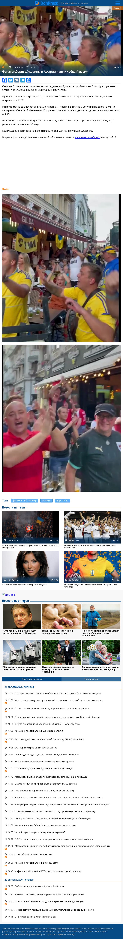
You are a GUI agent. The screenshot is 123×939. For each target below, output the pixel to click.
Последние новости (31, 679)
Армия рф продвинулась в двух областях (61, 863)
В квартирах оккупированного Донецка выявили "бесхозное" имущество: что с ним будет (61, 804)
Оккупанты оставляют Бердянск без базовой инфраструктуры (61, 724)
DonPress (49, 3)
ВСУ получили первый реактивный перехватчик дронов (61, 761)
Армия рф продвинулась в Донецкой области (61, 731)
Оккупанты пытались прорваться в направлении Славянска (61, 784)
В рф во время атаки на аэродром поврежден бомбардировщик (61, 902)
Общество (117, 8)
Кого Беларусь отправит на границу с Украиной (61, 832)
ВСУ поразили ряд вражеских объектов (61, 748)
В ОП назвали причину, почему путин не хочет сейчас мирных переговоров (61, 839)
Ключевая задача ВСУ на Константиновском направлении (61, 825)
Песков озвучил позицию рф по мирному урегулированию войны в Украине (61, 910)
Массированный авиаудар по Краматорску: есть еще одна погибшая (61, 777)
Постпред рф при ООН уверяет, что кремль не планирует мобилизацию (61, 818)
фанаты (46, 500)
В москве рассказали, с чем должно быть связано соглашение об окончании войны (61, 797)
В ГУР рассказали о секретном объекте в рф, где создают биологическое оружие (61, 693)
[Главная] (37, 3)
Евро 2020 (62, 500)
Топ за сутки (91, 679)
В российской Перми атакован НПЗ (61, 855)
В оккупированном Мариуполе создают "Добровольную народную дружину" (61, 811)
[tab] (32, 679)
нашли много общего (87, 137)
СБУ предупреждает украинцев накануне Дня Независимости (61, 754)
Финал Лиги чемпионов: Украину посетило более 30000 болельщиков (92, 530)
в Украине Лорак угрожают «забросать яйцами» (31, 569)
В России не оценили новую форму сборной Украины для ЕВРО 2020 (92, 569)
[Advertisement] (61, 163)
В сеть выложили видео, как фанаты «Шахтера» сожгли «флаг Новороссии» (31, 530)
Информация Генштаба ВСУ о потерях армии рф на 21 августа (61, 872)
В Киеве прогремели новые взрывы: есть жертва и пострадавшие (61, 894)
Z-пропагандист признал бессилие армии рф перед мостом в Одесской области (61, 717)
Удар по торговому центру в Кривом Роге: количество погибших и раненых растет (61, 701)
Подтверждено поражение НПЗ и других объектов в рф (61, 791)
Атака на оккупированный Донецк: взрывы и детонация (61, 769)
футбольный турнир (25, 500)
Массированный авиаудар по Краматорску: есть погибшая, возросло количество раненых (61, 846)
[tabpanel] (61, 801)
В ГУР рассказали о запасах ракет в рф (61, 917)
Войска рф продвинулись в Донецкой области (61, 887)
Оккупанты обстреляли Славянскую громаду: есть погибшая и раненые (61, 709)
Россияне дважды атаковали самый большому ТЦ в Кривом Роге (61, 740)
